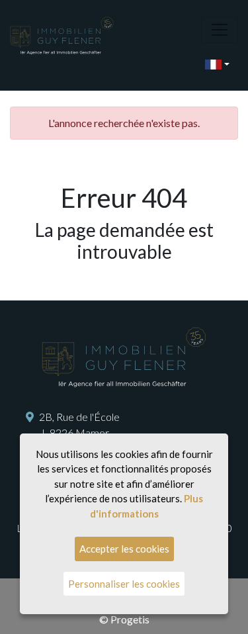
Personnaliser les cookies (124, 584)
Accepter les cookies (124, 549)
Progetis (129, 619)
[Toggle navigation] (219, 30)
